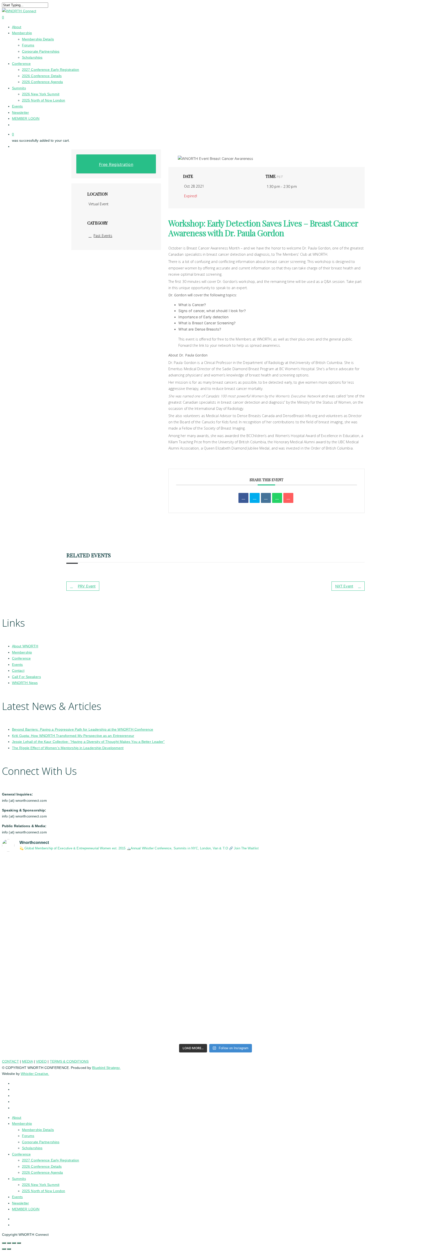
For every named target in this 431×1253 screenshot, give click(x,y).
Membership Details (38, 1130)
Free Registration (116, 164)
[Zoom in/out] (4, 1243)
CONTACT (10, 1061)
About (16, 1118)
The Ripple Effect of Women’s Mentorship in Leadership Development (68, 748)
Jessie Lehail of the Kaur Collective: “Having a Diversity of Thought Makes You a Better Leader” (88, 742)
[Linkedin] (266, 498)
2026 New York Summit (40, 1185)
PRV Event (87, 586)
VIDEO (41, 1061)
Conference (21, 658)
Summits (19, 1179)
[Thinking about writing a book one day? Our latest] (323, 970)
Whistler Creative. (35, 1074)
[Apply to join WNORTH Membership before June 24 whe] (323, 1021)
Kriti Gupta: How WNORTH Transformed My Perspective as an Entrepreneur (73, 736)
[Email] (288, 498)
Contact (18, 671)
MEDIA (27, 1061)
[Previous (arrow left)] (4, 1249)
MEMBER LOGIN (25, 1209)
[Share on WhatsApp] (277, 498)
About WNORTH (25, 646)
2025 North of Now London (43, 1191)
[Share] (14, 1243)
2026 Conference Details (42, 1166)
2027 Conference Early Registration (50, 1160)
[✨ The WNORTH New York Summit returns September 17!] (108, 900)
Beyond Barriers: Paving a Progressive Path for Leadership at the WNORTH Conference (82, 729)
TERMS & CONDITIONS (69, 1061)
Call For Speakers (26, 677)
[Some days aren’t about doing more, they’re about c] (323, 888)
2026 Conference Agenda (42, 1172)
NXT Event (344, 586)
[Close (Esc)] (19, 1243)
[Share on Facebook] (243, 498)
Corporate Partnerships (40, 1142)
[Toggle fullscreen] (9, 1243)
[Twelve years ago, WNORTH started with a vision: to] (108, 979)
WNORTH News (25, 683)
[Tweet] (255, 498)
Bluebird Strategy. (106, 1068)
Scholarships (32, 1148)
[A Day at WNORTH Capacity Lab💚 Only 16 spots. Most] (108, 1027)
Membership (22, 652)
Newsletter (20, 1203)
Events (17, 665)
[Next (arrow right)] (9, 1249)
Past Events (103, 235)
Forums (28, 1136)
